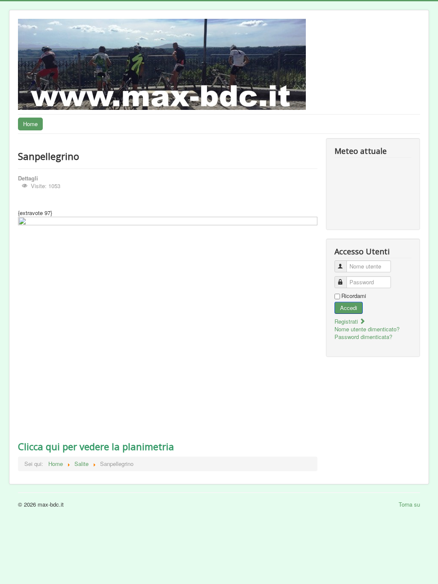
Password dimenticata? (363, 337)
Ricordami (353, 296)
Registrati (347, 321)
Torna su (409, 504)
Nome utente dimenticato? (367, 329)
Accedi (348, 308)
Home (30, 124)
